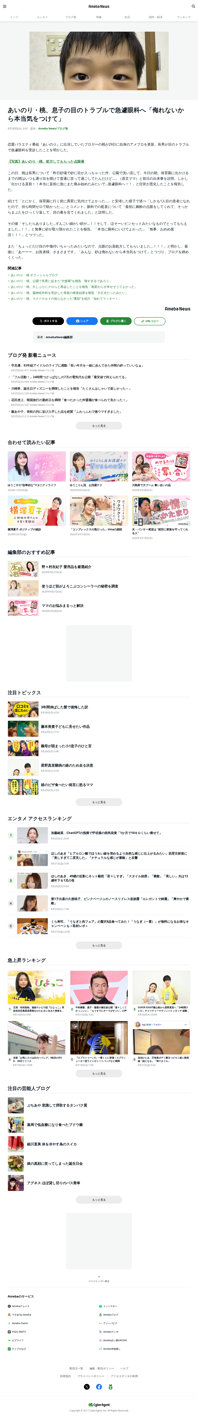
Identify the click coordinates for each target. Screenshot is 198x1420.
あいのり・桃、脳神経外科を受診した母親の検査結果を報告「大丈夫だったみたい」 (69, 293)
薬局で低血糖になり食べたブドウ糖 (55, 1124)
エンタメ (42, 17)
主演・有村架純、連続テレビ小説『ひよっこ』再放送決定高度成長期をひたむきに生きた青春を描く (38, 1011)
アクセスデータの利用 (124, 1376)
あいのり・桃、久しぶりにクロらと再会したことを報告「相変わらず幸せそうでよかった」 (74, 287)
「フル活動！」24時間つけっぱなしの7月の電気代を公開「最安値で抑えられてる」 (69, 377)
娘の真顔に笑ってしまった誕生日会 (55, 1163)
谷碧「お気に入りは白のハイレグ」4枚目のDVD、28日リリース (37, 1059)
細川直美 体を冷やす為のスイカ (52, 1144)
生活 (127, 17)
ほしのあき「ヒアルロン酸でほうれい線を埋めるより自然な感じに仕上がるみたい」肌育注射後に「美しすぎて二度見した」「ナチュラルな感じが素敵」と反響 (119, 855)
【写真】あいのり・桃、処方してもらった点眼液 (46, 161)
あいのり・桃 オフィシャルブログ (34, 275)
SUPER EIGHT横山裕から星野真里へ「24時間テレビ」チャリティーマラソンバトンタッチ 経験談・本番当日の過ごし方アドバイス (163, 1011)
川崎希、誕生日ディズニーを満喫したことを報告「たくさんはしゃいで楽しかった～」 (71, 388)
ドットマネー (110, 1306)
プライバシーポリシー (90, 1376)
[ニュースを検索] (193, 6)
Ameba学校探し (112, 1349)
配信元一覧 (76, 1368)
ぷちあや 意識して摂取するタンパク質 (57, 1105)
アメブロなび (19, 1349)
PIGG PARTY (19, 1331)
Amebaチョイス (20, 1306)
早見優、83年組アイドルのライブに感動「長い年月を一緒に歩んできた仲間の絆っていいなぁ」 (78, 365)
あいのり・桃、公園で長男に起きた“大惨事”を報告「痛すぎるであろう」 (61, 281)
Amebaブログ (110, 1314)
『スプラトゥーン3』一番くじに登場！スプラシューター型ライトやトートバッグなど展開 (101, 1059)
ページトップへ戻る (99, 1281)
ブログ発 (70, 17)
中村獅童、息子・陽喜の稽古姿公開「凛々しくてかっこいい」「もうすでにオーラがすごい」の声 (101, 1009)
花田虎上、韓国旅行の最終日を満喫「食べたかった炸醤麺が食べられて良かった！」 (70, 400)
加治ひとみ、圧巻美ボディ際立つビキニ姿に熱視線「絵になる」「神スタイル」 (163, 1059)
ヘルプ (124, 1368)
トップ (14, 17)
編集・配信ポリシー (102, 1368)
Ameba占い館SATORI (115, 1340)
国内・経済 (155, 17)
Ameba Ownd (20, 1323)
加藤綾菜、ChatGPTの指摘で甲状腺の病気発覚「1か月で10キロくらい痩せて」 (106, 833)
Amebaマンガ (110, 1331)
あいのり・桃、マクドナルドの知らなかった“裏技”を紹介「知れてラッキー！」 (66, 298)
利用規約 (65, 1376)
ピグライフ (18, 1340)
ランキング (184, 17)
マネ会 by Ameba (21, 1314)
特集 (99, 17)
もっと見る (99, 425)
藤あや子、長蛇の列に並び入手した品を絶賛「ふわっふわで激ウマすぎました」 (67, 412)
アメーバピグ (110, 1323)
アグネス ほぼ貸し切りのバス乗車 (53, 1182)
